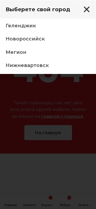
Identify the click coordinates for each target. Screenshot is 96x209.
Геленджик (21, 26)
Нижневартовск (27, 65)
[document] (48, 104)
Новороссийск (25, 39)
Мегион (16, 52)
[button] (87, 9)
